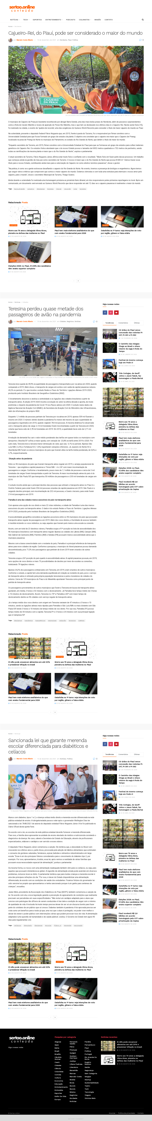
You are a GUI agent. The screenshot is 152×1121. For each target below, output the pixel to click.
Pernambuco (90, 1045)
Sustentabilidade (92, 1083)
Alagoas (58, 1042)
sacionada (78, 925)
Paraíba (88, 1042)
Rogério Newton (88, 1063)
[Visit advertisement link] (76, 195)
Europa (58, 1099)
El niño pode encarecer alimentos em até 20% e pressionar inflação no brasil (122, 408)
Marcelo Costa (76, 1077)
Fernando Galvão (73, 1043)
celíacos (17, 925)
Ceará (57, 1062)
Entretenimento (53, 20)
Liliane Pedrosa (76, 1064)
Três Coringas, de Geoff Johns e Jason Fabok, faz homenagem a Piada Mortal (131, 375)
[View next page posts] (78, 281)
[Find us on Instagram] (110, 312)
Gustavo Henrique (73, 1057)
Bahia (57, 1048)
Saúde (87, 1067)
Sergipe (88, 1077)
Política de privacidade (126, 1113)
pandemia (29, 620)
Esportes (37, 20)
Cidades (25, 302)
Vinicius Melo (90, 1098)
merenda (67, 925)
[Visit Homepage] (22, 8)
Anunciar (112, 1113)
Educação (59, 1084)
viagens (81, 620)
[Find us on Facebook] (105, 312)
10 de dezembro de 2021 (46, 321)
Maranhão (74, 1070)
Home (10, 26)
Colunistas (84, 20)
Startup (88, 1080)
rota (75, 189)
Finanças (73, 1050)
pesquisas (52, 620)
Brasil (59, 225)
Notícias (14, 20)
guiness (50, 189)
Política (75, 40)
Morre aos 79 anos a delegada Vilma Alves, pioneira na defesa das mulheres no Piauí (130, 1058)
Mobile (72, 1080)
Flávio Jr (57, 925)
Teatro (87, 1086)
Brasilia (58, 1054)
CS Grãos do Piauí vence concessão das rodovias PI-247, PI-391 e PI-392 (131, 332)
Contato (109, 20)
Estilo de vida (60, 1096)
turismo (83, 189)
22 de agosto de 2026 (17, 236)
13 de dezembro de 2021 (46, 40)
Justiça (13, 225)
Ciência (58, 1068)
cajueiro (30, 189)
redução (62, 620)
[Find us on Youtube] (116, 312)
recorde (67, 189)
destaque (41, 189)
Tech (25, 20)
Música (72, 1092)
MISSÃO (98, 20)
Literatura (74, 1067)
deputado (28, 925)
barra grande (19, 189)
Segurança (89, 1070)
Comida (58, 1075)
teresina (72, 620)
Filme (72, 1047)
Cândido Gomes (58, 1058)
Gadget (73, 1053)
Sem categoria (91, 1073)
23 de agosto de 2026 (17, 668)
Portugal (88, 1054)
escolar (48, 925)
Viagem (88, 1095)
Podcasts (70, 20)
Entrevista (59, 1090)
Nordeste (18, 26)
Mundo (72, 1086)
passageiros (40, 620)
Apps (57, 1045)
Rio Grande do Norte (91, 1058)
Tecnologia (89, 1092)
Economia (59, 1081)
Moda (72, 1083)
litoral (58, 189)
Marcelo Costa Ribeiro (25, 40)
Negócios (70, 321)
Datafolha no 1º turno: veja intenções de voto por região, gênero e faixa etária (131, 456)
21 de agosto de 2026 (17, 272)
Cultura (58, 1078)
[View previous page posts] (74, 281)
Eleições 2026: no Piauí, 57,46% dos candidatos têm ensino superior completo (131, 470)
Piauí (69, 40)
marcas (73, 1073)
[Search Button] (143, 20)
